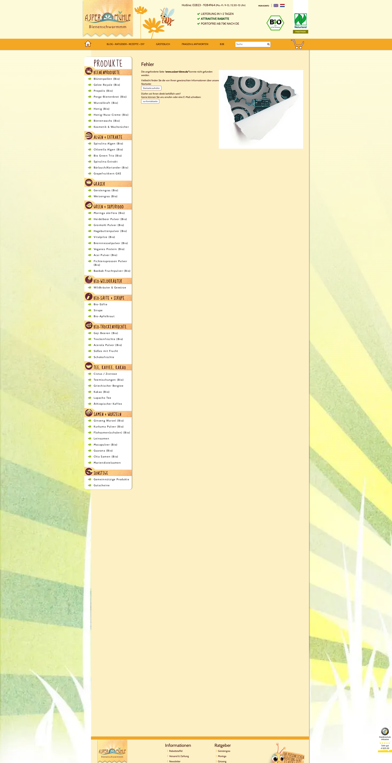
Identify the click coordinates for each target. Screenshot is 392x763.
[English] (276, 5)
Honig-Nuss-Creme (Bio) (111, 114)
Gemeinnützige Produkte (112, 479)
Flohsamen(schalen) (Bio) (112, 432)
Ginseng (222, 761)
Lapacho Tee (102, 397)
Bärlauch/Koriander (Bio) (111, 167)
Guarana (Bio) (103, 450)
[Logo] (108, 19)
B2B (222, 44)
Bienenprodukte (106, 72)
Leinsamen (101, 438)
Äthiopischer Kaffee (108, 403)
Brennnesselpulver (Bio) (111, 243)
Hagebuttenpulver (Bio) (110, 231)
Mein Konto (264, 6)
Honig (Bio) (102, 108)
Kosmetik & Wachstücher (111, 126)
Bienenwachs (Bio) (107, 120)
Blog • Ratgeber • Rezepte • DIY (125, 44)
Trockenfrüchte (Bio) (108, 339)
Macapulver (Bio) (106, 444)
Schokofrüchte (104, 357)
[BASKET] (297, 44)
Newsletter (174, 761)
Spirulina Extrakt (106, 161)
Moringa (222, 756)
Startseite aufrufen (151, 88)
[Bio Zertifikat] (275, 23)
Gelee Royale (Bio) (107, 84)
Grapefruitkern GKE (107, 173)
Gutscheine (102, 485)
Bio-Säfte (101, 304)
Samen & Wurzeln (107, 414)
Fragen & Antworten (195, 44)
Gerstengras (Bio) (106, 190)
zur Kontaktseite (150, 101)
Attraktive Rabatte (215, 19)
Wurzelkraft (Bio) (106, 102)
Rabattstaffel (176, 751)
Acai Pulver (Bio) (106, 255)
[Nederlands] (282, 5)
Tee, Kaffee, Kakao (109, 367)
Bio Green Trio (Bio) (108, 155)
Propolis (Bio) (103, 90)
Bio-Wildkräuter (107, 281)
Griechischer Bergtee (109, 385)
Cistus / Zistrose (105, 373)
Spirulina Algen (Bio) (108, 143)
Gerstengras (224, 751)
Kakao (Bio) (102, 391)
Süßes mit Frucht (106, 351)
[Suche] (268, 44)
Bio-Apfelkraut (104, 316)
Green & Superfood (108, 206)
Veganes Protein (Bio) (109, 249)
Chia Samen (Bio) (106, 456)
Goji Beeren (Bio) (106, 333)
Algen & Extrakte (107, 137)
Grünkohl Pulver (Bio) (109, 225)
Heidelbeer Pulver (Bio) (110, 219)
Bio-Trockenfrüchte (109, 326)
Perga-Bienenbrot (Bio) (110, 96)
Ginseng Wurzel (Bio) (109, 420)
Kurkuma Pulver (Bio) (109, 426)
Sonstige (100, 473)
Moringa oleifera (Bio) (109, 213)
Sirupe (98, 310)
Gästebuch (163, 44)
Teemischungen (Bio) (109, 379)
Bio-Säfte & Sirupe (108, 298)
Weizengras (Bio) (106, 196)
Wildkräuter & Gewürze (110, 287)
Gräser (98, 184)
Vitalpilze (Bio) (104, 237)
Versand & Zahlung (179, 756)
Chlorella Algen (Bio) (108, 149)
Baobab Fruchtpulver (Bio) (112, 270)
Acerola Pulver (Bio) (108, 345)
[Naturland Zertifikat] (300, 22)
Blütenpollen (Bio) (107, 78)
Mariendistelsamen (107, 462)
